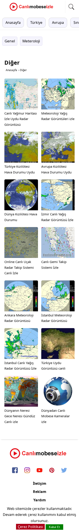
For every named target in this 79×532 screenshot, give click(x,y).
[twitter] (64, 471)
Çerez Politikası (30, 526)
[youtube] (39, 471)
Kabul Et (54, 527)
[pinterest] (52, 471)
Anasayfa (13, 22)
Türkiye (36, 22)
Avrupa (58, 22)
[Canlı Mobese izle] (32, 10)
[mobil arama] (71, 6)
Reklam (39, 491)
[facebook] (15, 471)
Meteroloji (31, 40)
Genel (10, 40)
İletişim (39, 483)
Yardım (39, 500)
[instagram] (27, 471)
